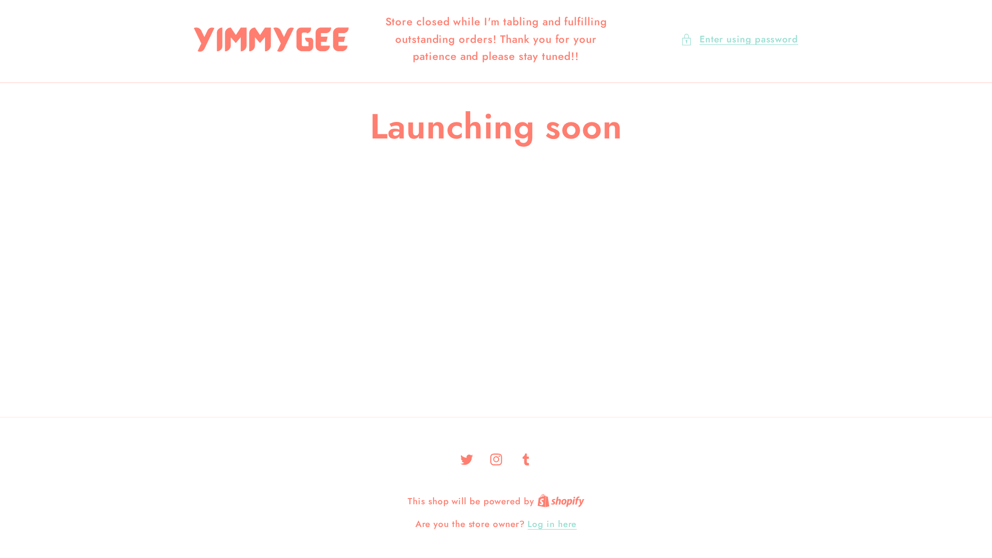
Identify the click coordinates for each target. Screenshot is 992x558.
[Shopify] (560, 501)
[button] (739, 39)
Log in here (552, 524)
